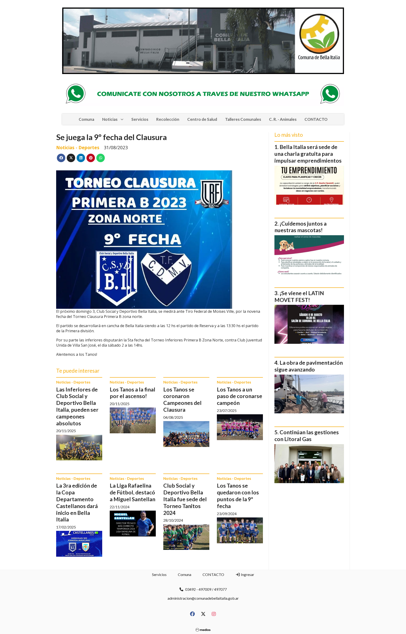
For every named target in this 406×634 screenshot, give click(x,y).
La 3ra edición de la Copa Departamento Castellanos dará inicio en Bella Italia (77, 502)
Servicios (139, 119)
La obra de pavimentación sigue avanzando (308, 366)
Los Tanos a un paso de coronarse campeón (239, 396)
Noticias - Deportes (77, 147)
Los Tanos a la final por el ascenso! (132, 392)
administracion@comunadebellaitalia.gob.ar (203, 598)
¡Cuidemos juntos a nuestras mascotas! (300, 227)
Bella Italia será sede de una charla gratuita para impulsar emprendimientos (308, 154)
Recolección (167, 119)
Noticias (109, 119)
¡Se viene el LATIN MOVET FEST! (299, 296)
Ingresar (247, 574)
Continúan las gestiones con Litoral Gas (306, 435)
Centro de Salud (202, 119)
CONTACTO (316, 119)
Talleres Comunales (243, 119)
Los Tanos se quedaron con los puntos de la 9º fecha (238, 495)
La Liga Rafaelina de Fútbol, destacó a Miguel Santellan (132, 492)
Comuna (86, 119)
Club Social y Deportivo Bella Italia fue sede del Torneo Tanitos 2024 (185, 499)
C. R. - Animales (283, 119)
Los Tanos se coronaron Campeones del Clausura (182, 399)
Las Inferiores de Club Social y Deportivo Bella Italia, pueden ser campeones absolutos (77, 406)
